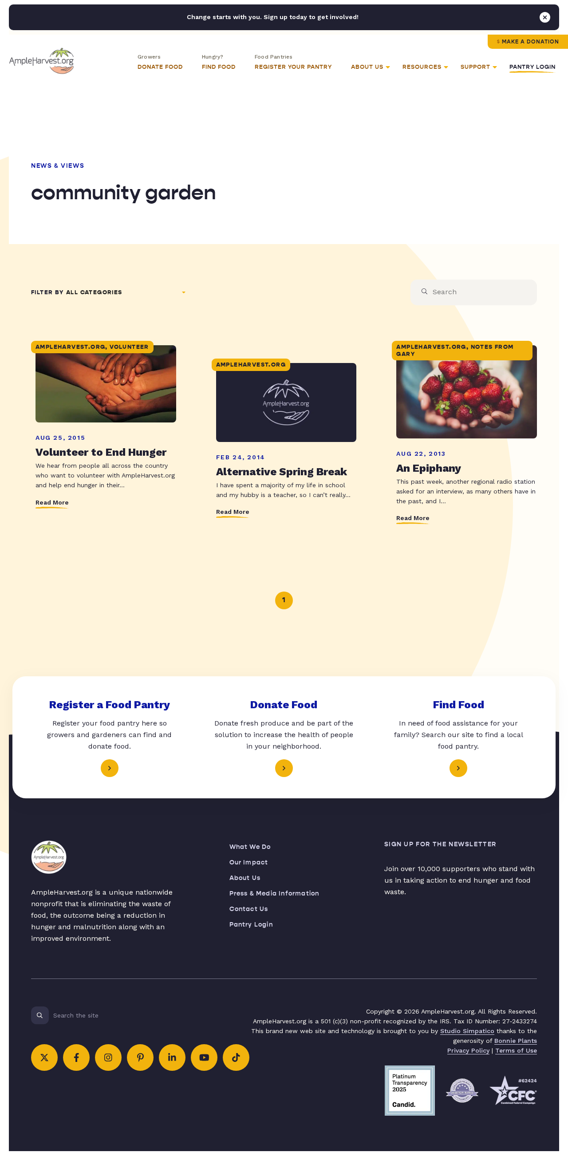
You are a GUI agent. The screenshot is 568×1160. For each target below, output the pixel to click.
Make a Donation (530, 42)
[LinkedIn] (172, 1057)
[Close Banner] (545, 17)
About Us (245, 878)
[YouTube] (204, 1057)
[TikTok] (236, 1057)
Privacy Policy (468, 1050)
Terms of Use (516, 1050)
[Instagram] (108, 1057)
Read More (52, 502)
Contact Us (248, 909)
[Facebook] (76, 1057)
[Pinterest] (140, 1057)
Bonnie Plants (515, 1040)
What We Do (250, 847)
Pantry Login (532, 67)
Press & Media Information (274, 893)
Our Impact (248, 862)
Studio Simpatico (467, 1030)
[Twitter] (44, 1057)
